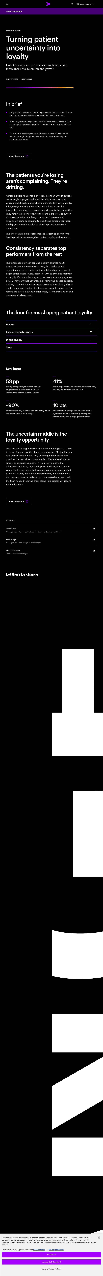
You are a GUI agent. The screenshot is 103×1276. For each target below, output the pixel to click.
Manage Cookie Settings (51, 1269)
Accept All (51, 1255)
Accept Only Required (51, 1262)
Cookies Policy (39, 1250)
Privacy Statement (56, 1250)
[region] (51, 1255)
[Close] (99, 1237)
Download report (14, 11)
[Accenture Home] (48, 4)
